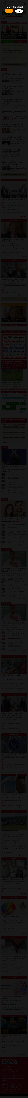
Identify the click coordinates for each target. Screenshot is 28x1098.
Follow (10, 10)
